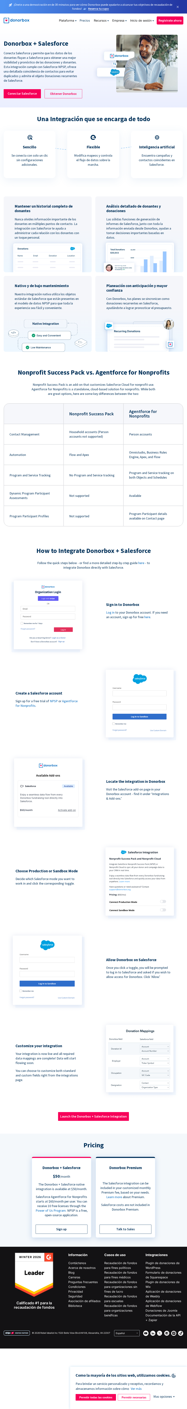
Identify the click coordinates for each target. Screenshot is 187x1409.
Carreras (74, 1277)
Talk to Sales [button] (125, 1229)
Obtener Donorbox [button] (63, 94)
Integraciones (157, 1255)
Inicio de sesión (141, 20)
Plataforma (66, 20)
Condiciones (76, 1287)
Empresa (118, 20)
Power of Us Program (51, 1210)
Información (77, 1255)
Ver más (136, 1389)
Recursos (100, 20)
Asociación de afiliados (84, 1301)
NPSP (54, 701)
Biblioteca (75, 1306)
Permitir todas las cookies (95, 1397)
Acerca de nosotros (82, 1268)
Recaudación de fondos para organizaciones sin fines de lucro (120, 1286)
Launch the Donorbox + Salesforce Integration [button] (93, 1116)
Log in (110, 612)
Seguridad (75, 1296)
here (141, 563)
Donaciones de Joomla (161, 1310)
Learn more (114, 1197)
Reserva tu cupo (98, 8)
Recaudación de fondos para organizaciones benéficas (120, 1310)
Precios (85, 20)
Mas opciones (162, 1396)
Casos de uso (115, 1255)
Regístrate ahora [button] (170, 20)
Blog (71, 1272)
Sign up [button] (61, 1229)
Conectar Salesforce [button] (22, 93)
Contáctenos (77, 1263)
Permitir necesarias (134, 1397)
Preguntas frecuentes (83, 1282)
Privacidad (75, 1291)
